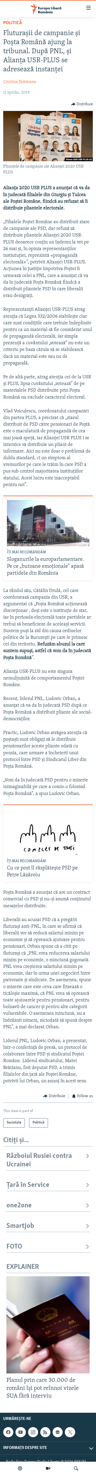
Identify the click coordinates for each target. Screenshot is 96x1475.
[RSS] (45, 1432)
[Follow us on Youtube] (20, 1432)
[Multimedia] (48, 1468)
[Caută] (76, 1468)
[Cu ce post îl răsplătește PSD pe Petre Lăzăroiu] (48, 832)
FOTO (14, 1246)
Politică (12, 23)
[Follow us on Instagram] (33, 1432)
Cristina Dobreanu (19, 82)
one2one (19, 1205)
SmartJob (20, 1226)
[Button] (82, 104)
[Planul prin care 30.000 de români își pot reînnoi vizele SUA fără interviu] (48, 1324)
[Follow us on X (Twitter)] (70, 1432)
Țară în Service (27, 1185)
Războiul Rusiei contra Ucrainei (39, 1160)
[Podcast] (20, 1468)
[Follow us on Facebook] (8, 1432)
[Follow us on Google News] (58, 1432)
